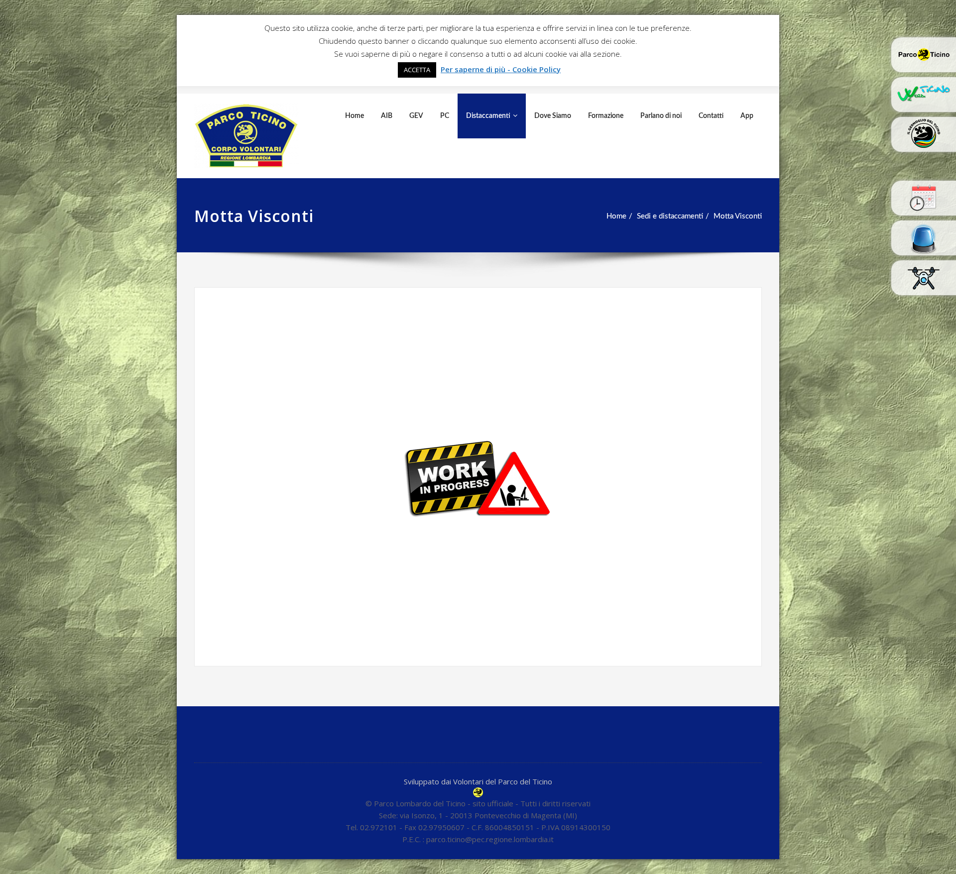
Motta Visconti (738, 216)
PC (444, 115)
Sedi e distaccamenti (670, 216)
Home (354, 115)
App (746, 115)
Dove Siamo (552, 115)
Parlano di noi (661, 115)
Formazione (605, 115)
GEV (416, 115)
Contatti (711, 115)
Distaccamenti (488, 115)
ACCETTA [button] (417, 69)
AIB (386, 115)
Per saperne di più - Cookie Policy (501, 69)
